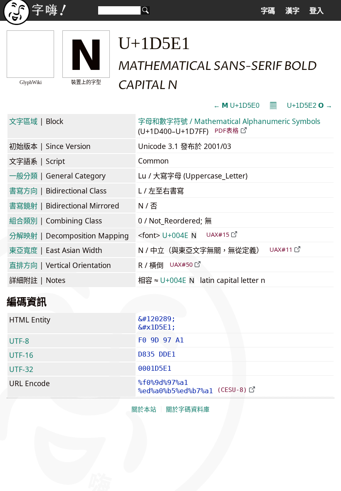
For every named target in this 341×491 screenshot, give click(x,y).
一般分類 (23, 176)
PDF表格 (227, 130)
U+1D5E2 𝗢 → (309, 105)
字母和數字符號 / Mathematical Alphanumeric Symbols (229, 121)
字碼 (268, 11)
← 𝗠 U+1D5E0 (236, 105)
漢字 (292, 11)
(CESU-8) (232, 389)
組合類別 (23, 221)
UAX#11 (280, 249)
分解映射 (23, 236)
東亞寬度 (23, 250)
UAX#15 (217, 234)
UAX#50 (181, 264)
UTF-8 (19, 341)
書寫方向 (23, 191)
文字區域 (23, 121)
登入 (316, 11)
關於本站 (143, 409)
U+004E (179, 235)
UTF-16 (21, 355)
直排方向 (23, 265)
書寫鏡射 (23, 206)
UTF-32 (21, 369)
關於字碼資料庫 (188, 409)
